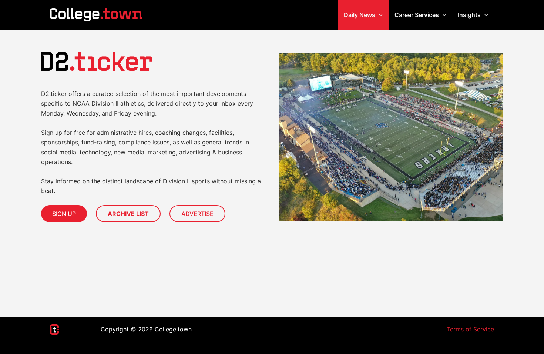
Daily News (359, 15)
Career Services (416, 15)
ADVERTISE (197, 213)
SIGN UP (64, 213)
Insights (469, 15)
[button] (379, 15)
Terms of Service (470, 329)
